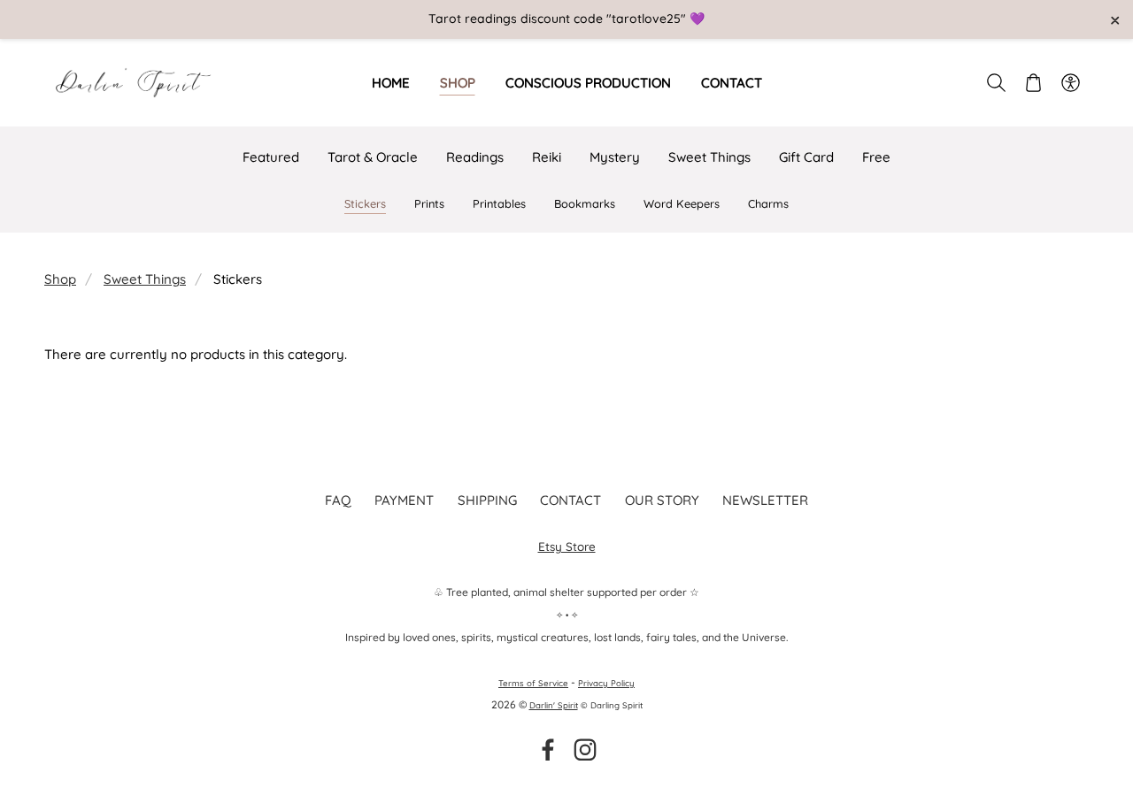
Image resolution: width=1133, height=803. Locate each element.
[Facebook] (548, 750)
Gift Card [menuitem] (806, 157)
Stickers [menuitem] (365, 203)
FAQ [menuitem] (338, 500)
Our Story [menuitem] (662, 500)
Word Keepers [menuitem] (682, 203)
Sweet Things (145, 279)
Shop (60, 279)
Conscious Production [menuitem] (588, 82)
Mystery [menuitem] (615, 157)
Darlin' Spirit (553, 705)
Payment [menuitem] (404, 500)
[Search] (995, 82)
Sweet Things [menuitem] (709, 157)
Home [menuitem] (391, 82)
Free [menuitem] (876, 157)
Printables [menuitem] (499, 203)
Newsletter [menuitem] (765, 500)
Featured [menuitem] (271, 157)
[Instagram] (585, 750)
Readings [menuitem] (475, 157)
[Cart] (1033, 82)
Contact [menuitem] (731, 82)
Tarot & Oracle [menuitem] (373, 157)
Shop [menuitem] (457, 82)
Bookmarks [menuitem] (584, 203)
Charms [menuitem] (768, 203)
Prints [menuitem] (429, 203)
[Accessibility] (1070, 82)
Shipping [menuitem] (487, 500)
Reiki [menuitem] (546, 157)
